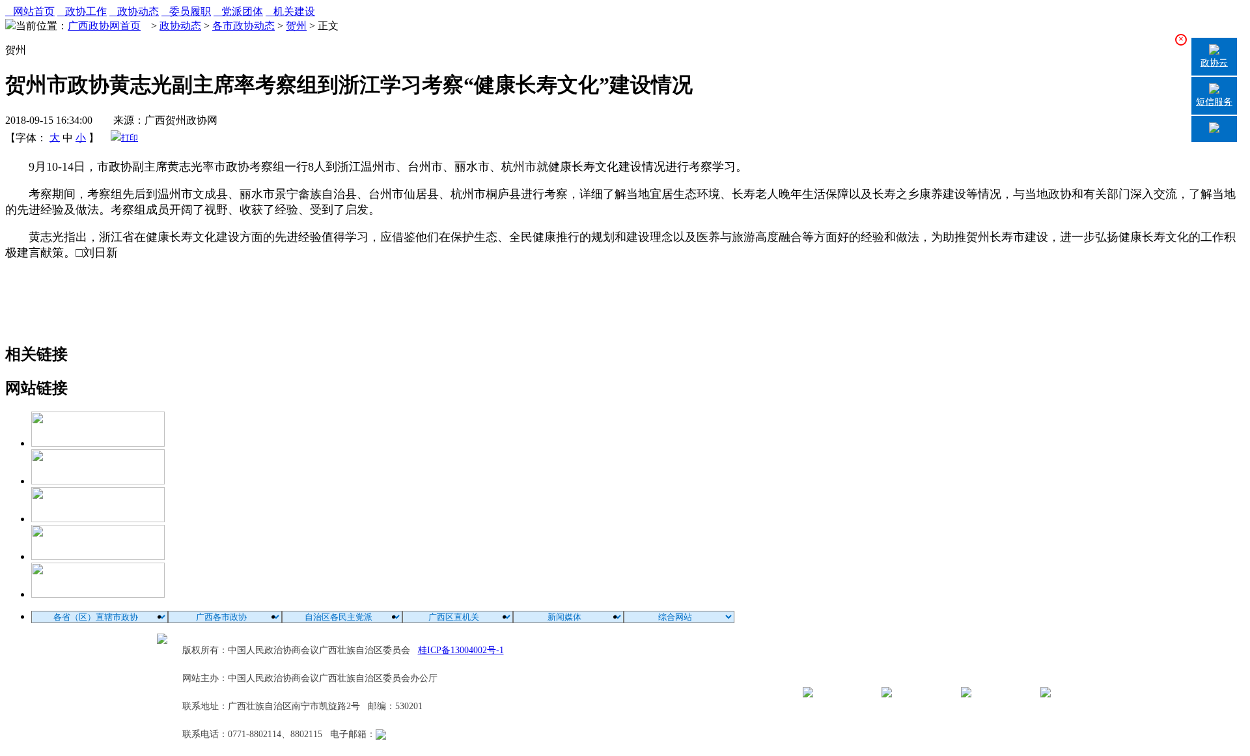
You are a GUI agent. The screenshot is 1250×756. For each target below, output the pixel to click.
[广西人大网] (98, 556)
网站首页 (30, 11)
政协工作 (82, 11)
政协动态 (134, 11)
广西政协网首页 (104, 25)
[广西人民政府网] (98, 594)
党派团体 (238, 11)
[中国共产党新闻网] (98, 443)
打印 (129, 138)
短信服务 (1214, 102)
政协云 (1214, 63)
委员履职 (186, 11)
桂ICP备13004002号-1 (461, 650)
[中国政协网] (98, 518)
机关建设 (290, 11)
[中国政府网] (98, 480)
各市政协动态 (243, 25)
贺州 (296, 25)
